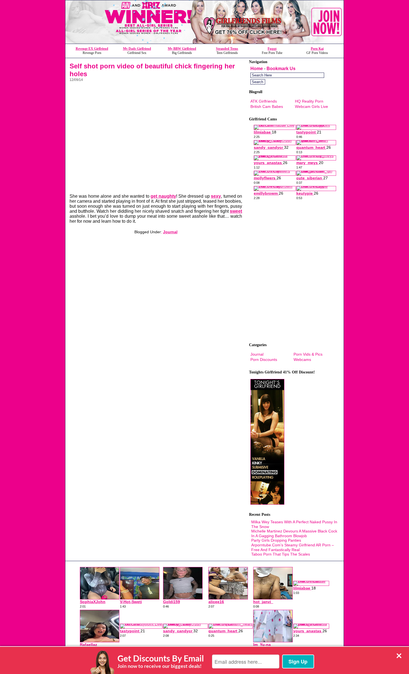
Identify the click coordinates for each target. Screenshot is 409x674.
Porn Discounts (263, 359)
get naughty (163, 196)
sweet (236, 211)
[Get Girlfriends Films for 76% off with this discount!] (204, 42)
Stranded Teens (227, 49)
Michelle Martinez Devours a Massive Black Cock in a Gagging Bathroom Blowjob (294, 533)
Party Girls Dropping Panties (276, 540)
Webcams (302, 359)
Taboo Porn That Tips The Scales (280, 554)
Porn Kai (317, 49)
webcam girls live (311, 106)
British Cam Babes (266, 106)
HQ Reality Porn (309, 101)
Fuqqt (272, 49)
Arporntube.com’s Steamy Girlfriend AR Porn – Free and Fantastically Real (292, 547)
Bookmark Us (281, 68)
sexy (216, 196)
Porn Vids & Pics (308, 354)
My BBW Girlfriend (182, 49)
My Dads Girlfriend (137, 49)
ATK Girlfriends (263, 101)
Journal (170, 232)
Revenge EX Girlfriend (92, 49)
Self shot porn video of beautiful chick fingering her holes (152, 70)
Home (256, 68)
